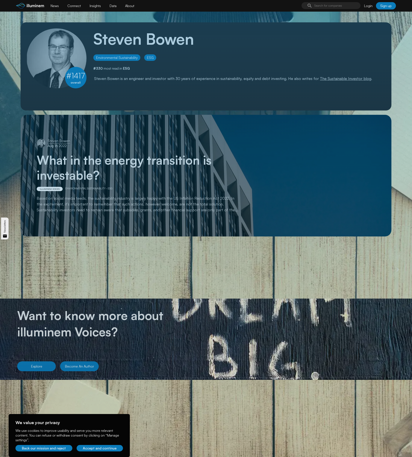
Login (368, 6)
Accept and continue (100, 448)
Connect (74, 6)
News (54, 6)
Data (113, 6)
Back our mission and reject (44, 448)
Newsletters (4, 226)
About (129, 6)
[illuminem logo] (30, 6)
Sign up (386, 6)
